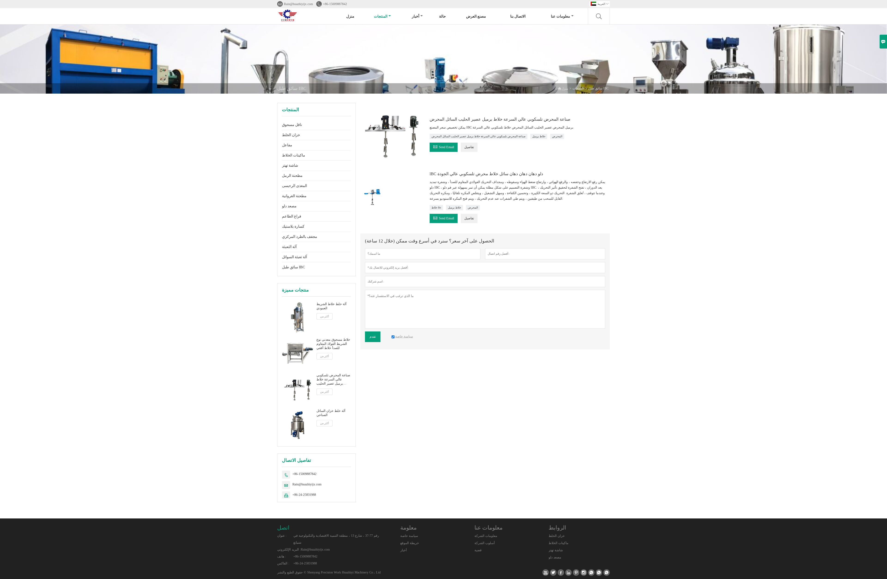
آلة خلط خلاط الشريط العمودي (331, 306)
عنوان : (282, 535)
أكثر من (324, 316)
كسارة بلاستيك (293, 226)
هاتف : (281, 556)
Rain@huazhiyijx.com (298, 4)
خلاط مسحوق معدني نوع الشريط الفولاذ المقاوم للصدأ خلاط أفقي (333, 344)
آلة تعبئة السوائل (294, 257)
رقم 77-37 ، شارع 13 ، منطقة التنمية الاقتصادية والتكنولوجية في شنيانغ (336, 539)
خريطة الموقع (409, 543)
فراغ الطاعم (291, 216)
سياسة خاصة (409, 536)
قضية (478, 550)
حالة (442, 16)
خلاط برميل (538, 136)
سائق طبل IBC (293, 267)
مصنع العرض (476, 16)
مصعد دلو (289, 206)
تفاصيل (469, 147)
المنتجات (380, 16)
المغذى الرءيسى (294, 186)
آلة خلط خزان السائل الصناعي (330, 413)
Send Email (443, 146)
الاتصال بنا (518, 16)
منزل (350, 16)
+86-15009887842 (335, 4)
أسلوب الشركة (484, 543)
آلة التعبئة (289, 247)
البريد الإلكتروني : (289, 549)
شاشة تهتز (290, 165)
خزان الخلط (291, 135)
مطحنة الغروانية (294, 196)
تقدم (373, 336)
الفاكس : (283, 563)
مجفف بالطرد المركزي (299, 237)
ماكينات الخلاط (293, 155)
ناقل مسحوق (292, 125)
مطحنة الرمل (292, 176)
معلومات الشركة (485, 536)
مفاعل (287, 145)
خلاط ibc (436, 207)
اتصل (283, 528)
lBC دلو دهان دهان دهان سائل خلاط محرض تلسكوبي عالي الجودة (486, 174)
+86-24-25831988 (304, 494)
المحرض (557, 136)
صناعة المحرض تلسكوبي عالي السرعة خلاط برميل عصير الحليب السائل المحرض (333, 380)
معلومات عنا (560, 16)
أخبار (415, 16)
